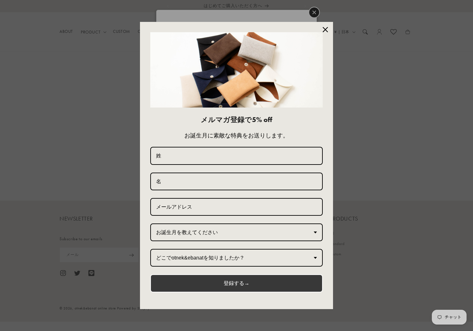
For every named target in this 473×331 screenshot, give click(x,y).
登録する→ (236, 283)
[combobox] (236, 232)
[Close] (325, 29)
